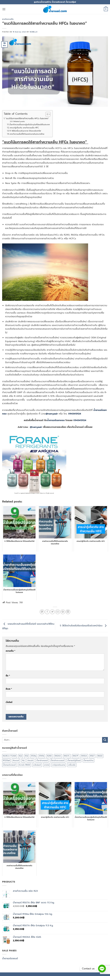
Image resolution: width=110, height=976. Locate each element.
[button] (4, 9)
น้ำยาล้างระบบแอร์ (57, 760)
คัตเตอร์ (16, 760)
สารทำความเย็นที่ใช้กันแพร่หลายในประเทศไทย (27, 134)
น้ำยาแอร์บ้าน (88, 760)
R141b (41, 756)
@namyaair (52, 413)
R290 (49, 756)
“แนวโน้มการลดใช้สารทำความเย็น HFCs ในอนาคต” (27, 118)
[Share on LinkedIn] (68, 611)
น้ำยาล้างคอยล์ (42, 760)
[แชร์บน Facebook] (47, 611)
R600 (100, 756)
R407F (75, 756)
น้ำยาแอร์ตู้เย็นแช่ (73, 760)
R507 (92, 756)
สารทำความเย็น (7, 19)
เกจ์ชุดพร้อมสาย (58, 765)
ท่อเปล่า (30, 760)
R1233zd (6, 760)
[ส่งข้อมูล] (105, 740)
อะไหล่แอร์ (37, 765)
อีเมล (9, 688)
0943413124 (74, 413)
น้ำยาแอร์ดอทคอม (56, 420)
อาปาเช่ (46, 765)
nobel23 (33, 32)
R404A (58, 756)
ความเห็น (10, 650)
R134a (33, 756)
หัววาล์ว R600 (24, 765)
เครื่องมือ (71, 765)
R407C (67, 756)
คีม (23, 760)
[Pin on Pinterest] (62, 611)
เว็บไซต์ (9, 702)
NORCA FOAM (9, 756)
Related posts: (19, 121)
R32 (26, 756)
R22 (20, 756)
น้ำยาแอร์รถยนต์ (9, 765)
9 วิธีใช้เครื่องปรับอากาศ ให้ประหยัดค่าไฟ (25, 130)
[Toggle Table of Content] (46, 114)
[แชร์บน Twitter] (52, 611)
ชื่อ (8, 675)
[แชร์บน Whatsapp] (42, 611)
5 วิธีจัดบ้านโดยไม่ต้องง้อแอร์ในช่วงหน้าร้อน (81, 625)
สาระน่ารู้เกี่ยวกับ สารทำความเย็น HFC (24, 127)
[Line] (102, 968)
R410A (84, 756)
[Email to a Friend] (57, 611)
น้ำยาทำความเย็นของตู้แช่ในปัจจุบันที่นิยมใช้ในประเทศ (29, 124)
